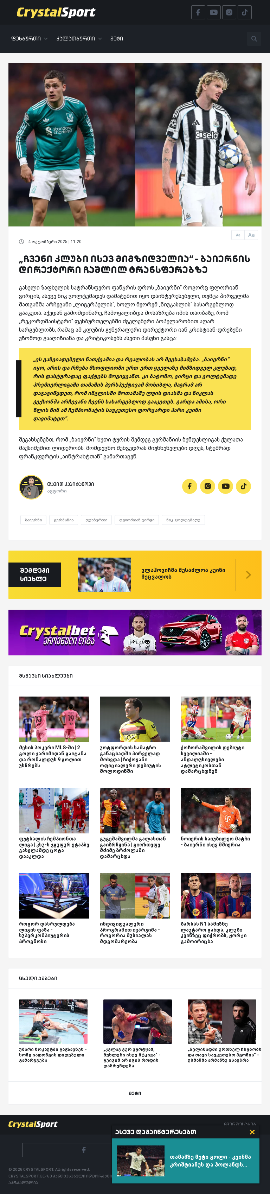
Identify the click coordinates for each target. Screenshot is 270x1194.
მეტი (116, 38)
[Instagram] (207, 486)
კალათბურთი (75, 38)
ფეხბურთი (26, 38)
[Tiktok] (243, 486)
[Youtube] (225, 486)
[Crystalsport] (56, 12)
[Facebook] (189, 486)
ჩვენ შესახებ (240, 1124)
